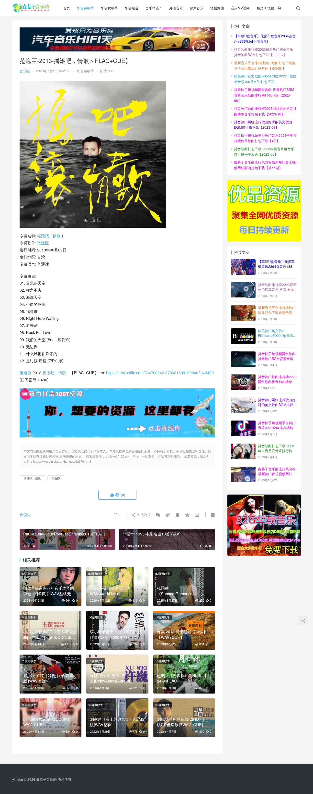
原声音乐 (196, 7)
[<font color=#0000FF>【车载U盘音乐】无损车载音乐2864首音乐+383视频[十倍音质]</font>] (243, 262)
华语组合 (131, 7)
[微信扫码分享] (158, 515)
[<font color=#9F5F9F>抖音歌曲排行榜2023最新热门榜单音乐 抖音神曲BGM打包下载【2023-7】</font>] (243, 285)
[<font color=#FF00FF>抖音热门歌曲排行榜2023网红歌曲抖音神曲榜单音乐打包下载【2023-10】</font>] (243, 377)
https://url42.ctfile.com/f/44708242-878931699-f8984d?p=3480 (160, 372)
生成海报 (143, 514)
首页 (66, 7)
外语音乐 (176, 7)
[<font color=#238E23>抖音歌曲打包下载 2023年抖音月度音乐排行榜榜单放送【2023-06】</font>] (243, 446)
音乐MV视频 (240, 7)
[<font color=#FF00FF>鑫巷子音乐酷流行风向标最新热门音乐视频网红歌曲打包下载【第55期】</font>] (243, 469)
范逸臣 (43, 243)
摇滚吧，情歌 (49, 236)
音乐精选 (152, 7)
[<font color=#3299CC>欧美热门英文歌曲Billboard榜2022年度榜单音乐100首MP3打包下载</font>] (243, 331)
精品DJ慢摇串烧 (269, 7)
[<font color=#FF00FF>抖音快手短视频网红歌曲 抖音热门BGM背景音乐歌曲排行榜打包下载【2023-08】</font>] (243, 354)
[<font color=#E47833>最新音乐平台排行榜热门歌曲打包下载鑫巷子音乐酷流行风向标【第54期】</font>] (243, 308)
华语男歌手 (85, 7)
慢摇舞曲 (217, 7)
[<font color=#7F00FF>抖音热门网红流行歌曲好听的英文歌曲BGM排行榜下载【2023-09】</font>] (243, 400)
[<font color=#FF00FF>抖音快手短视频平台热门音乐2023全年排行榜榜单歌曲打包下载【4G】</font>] (243, 423)
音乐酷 (25, 70)
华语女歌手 (109, 7)
